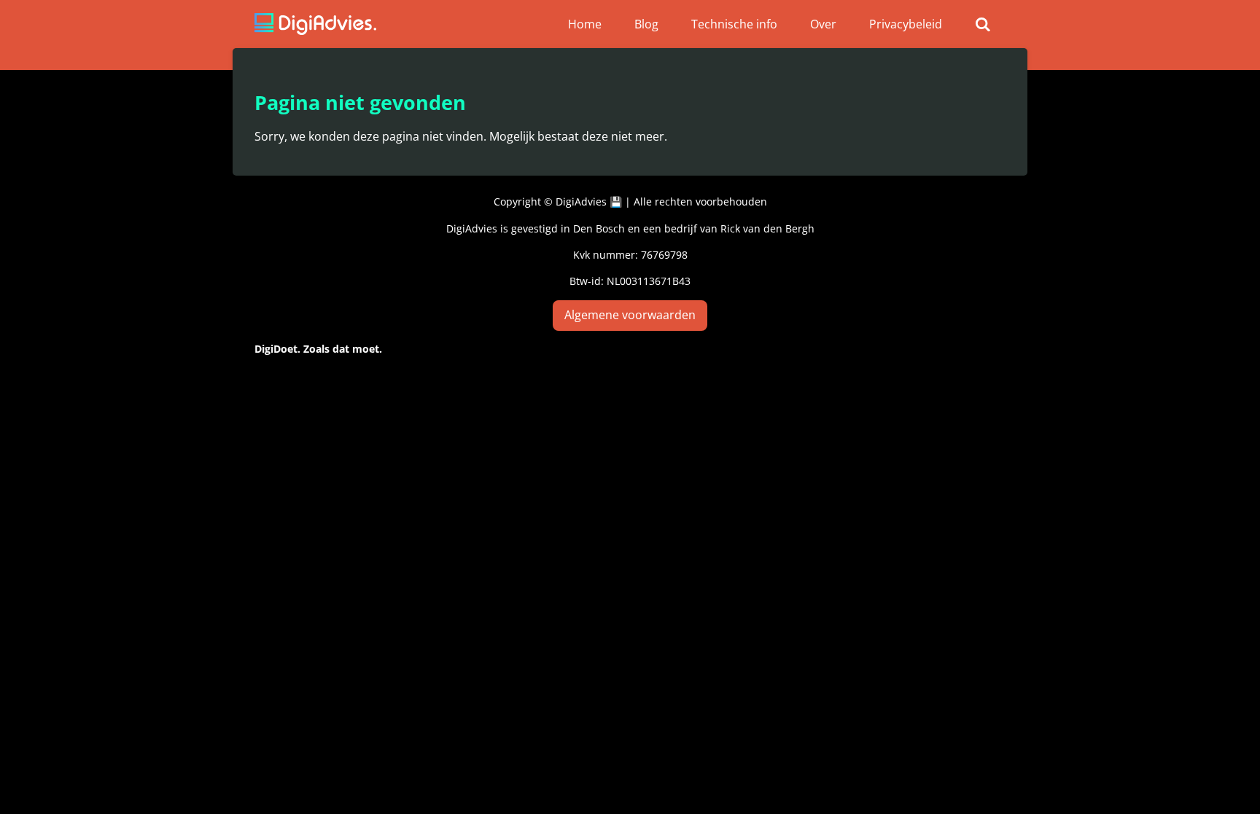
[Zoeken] (983, 24)
